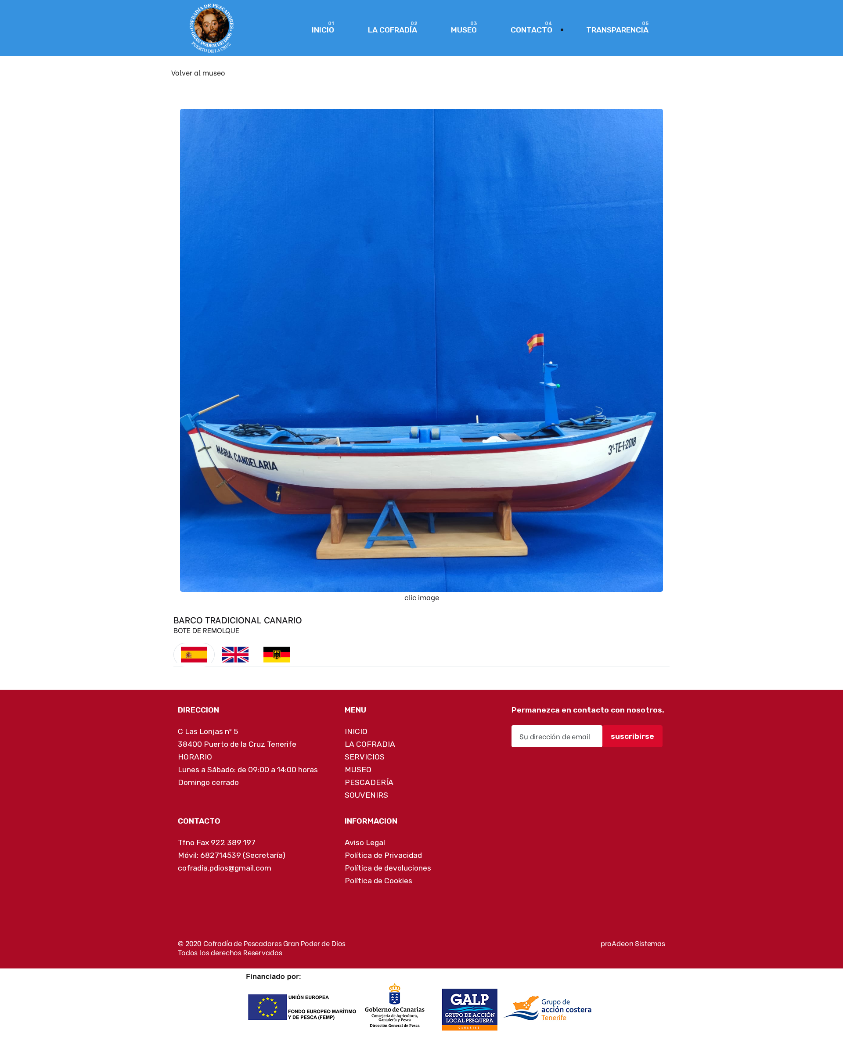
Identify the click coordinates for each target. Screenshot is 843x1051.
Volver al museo (198, 72)
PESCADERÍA (369, 782)
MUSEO (464, 29)
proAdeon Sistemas (633, 943)
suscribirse (632, 736)
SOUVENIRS (366, 795)
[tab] (194, 654)
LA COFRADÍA (392, 29)
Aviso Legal (365, 842)
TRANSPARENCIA (617, 29)
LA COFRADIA (370, 744)
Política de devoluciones (388, 868)
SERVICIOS (365, 756)
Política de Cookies (378, 880)
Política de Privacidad (383, 855)
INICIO (323, 29)
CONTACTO (531, 29)
